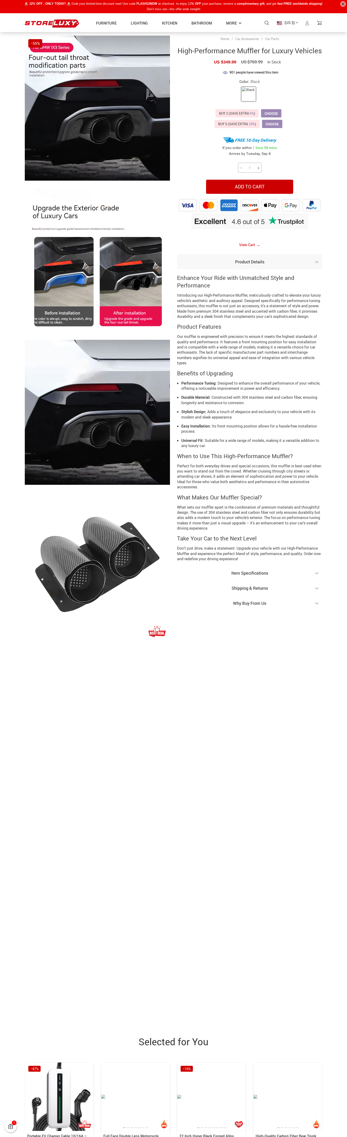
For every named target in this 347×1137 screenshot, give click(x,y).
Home (224, 39)
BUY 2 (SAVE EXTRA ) (237, 113)
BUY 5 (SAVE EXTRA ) (237, 124)
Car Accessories (247, 39)
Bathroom (201, 23)
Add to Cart (250, 186)
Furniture (106, 23)
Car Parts (272, 39)
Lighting (139, 23)
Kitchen (169, 23)
